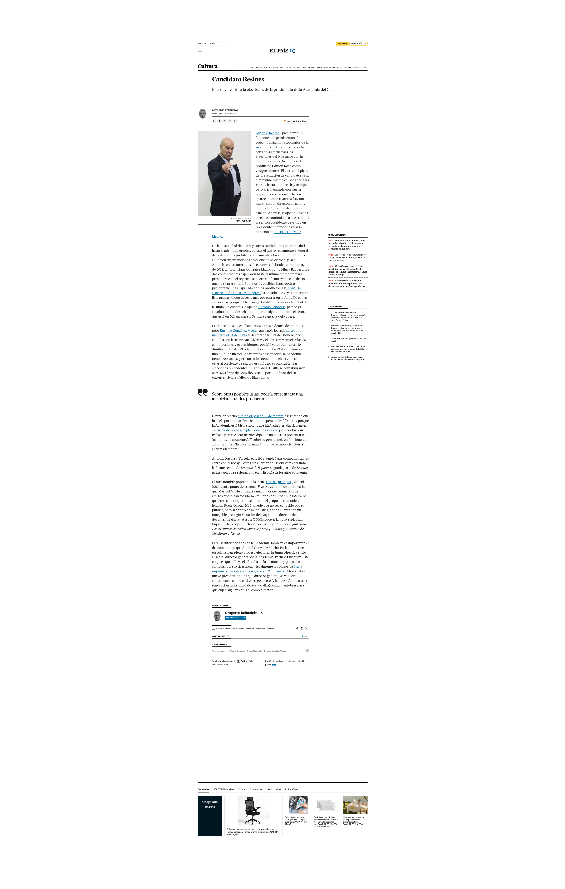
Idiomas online (274, 789)
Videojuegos (329, 67)
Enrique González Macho (275, 651)
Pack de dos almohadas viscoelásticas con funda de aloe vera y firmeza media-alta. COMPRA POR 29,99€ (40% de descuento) (326, 822)
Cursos (242, 789)
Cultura (208, 66)
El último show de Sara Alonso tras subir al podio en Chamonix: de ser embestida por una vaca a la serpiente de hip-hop (347, 244)
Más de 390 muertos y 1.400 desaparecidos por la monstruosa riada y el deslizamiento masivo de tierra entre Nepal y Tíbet (348, 316)
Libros (275, 67)
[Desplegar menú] (200, 50)
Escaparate (203, 789)
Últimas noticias (360, 67)
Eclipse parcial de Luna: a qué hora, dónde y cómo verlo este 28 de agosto (347, 358)
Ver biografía (232, 618)
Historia (296, 67)
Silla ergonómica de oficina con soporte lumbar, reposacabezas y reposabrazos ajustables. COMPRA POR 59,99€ (252, 832)
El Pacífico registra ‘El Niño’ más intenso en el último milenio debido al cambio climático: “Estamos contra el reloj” (347, 270)
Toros (339, 67)
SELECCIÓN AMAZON (224, 789)
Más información (219, 664)
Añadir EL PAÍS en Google (297, 121)
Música (259, 67)
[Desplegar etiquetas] (307, 650)
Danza (288, 67)
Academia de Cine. (270, 147)
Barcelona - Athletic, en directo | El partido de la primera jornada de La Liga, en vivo (347, 257)
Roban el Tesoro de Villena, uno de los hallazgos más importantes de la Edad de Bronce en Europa (348, 349)
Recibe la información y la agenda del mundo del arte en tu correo (245, 628)
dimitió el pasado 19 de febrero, (261, 416)
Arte (282, 67)
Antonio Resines (219, 651)
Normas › (305, 636)
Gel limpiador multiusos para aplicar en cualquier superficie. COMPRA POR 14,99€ (296, 820)
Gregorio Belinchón (225, 110)
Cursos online (256, 789)
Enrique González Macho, (239, 330)
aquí (274, 664)
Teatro (267, 67)
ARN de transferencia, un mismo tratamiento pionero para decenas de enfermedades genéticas (346, 283)
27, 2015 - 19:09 (228, 113)
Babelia (347, 67)
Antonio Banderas (237, 651)
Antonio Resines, (268, 133)
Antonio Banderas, (272, 307)
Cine (252, 67)
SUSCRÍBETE (342, 43)
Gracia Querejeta (278, 482)
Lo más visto (335, 306)
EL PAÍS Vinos (292, 789)
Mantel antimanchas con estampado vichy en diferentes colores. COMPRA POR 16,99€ (353, 820)
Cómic (319, 67)
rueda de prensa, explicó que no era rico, (247, 430)
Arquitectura (308, 67)
